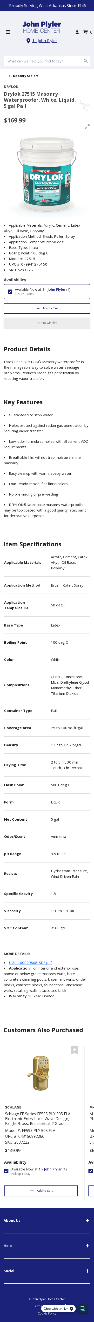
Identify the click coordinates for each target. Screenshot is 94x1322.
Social (9, 1270)
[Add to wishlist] (74, 1050)
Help (8, 1245)
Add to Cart (50, 308)
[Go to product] (41, 1074)
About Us (12, 1220)
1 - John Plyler (44, 40)
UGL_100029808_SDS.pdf (30, 962)
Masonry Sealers (26, 76)
